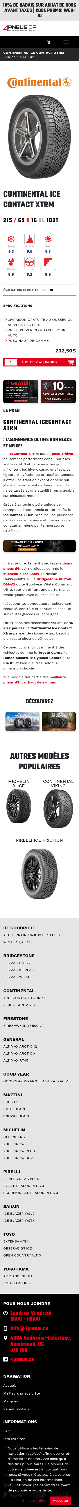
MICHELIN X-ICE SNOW (19, 786)
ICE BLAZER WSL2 (18, 1213)
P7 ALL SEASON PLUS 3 (23, 1186)
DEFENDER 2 (14, 1137)
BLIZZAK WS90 (16, 977)
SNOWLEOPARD (17, 1116)
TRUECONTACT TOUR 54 (24, 998)
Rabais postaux (16, 1409)
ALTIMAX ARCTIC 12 (20, 1046)
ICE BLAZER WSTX (19, 1220)
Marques (10, 1401)
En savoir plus (34, 1500)
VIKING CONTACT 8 (19, 1005)
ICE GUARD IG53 (17, 1283)
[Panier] (48, 42)
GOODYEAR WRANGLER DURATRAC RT (36, 1081)
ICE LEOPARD (15, 1109)
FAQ (6, 1431)
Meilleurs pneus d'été (21, 1393)
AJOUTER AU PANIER (40, 362)
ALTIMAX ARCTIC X (19, 1053)
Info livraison (14, 1439)
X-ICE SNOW (14, 1144)
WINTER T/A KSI (16, 942)
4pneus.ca (22, 1359)
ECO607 (10, 1102)
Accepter (60, 1500)
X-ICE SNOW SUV (18, 1158)
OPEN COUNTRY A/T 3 (22, 1255)
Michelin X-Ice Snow (21, 574)
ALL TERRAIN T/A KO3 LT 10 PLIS (31, 935)
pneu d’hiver (63, 454)
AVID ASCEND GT (18, 1276)
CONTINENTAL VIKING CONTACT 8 (58, 786)
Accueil (9, 1385)
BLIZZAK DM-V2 (17, 963)
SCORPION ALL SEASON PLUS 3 (30, 1193)
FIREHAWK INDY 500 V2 (23, 1025)
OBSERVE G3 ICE (17, 1248)
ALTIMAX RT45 (15, 1060)
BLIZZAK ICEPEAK (18, 970)
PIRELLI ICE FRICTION (39, 840)
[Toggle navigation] (66, 42)
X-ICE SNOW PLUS (19, 1151)
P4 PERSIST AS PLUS (21, 1179)
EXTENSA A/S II (16, 1241)
